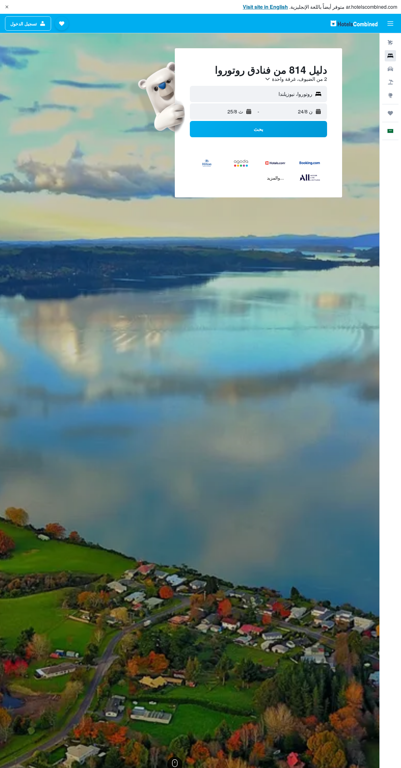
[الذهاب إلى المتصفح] (390, 95)
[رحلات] (390, 113)
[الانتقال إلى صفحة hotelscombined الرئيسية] (354, 23)
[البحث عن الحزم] (390, 82)
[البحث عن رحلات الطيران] (390, 42)
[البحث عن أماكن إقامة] (390, 56)
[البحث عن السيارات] (390, 69)
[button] (7, 7)
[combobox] (295, 79)
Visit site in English (265, 6)
